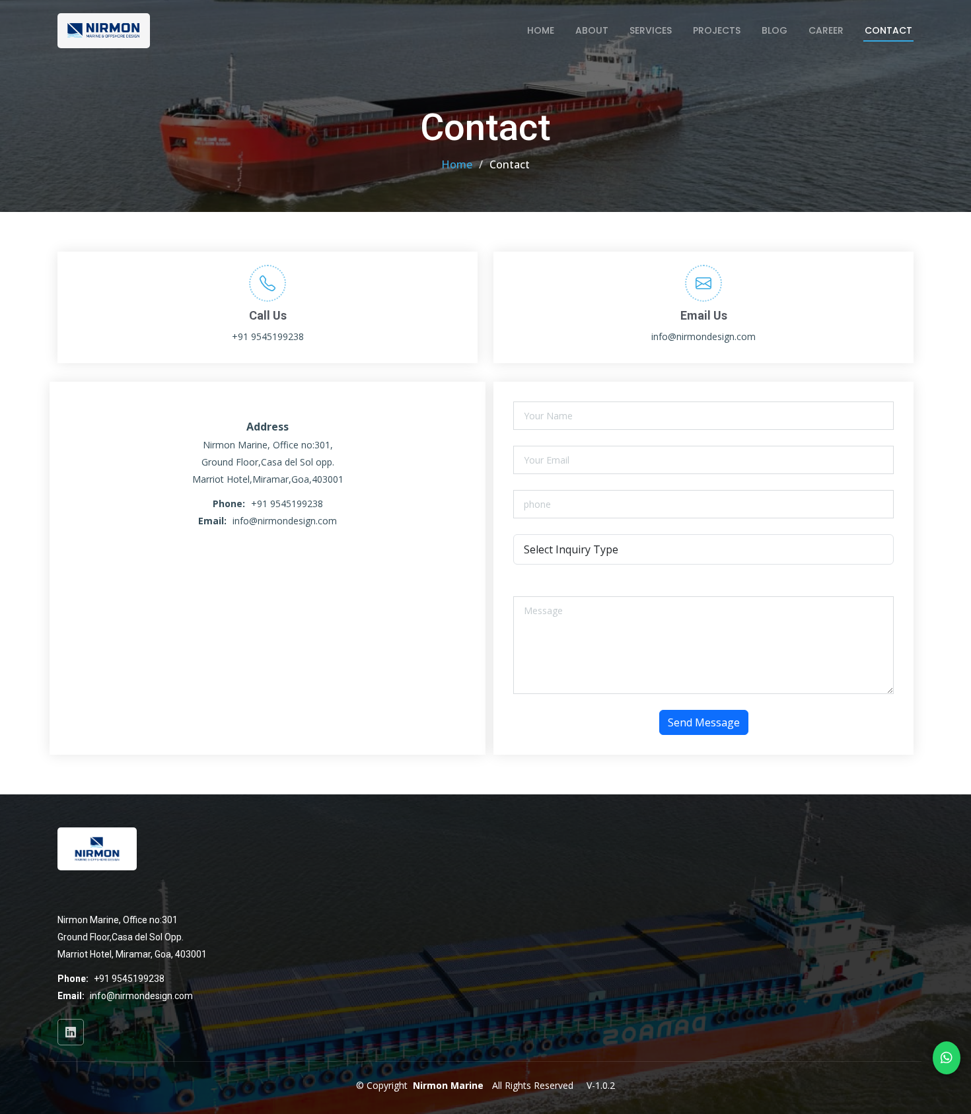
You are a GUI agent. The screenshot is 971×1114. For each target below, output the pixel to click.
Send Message (704, 722)
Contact (888, 30)
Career (826, 30)
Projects (716, 30)
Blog (774, 30)
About (591, 30)
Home (540, 30)
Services (650, 30)
